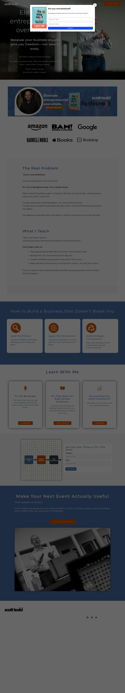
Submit (70, 28)
